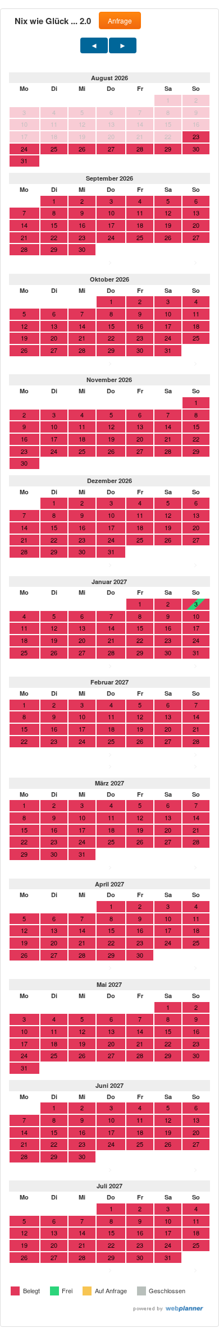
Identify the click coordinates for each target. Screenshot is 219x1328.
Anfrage (120, 20)
